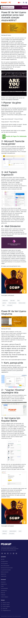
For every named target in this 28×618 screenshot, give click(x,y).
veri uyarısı (9, 305)
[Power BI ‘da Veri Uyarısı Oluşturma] (14, 321)
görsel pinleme (13, 531)
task (3, 305)
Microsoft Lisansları (5, 565)
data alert (12, 300)
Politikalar (3, 594)
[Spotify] (16, 553)
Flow (18, 300)
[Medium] (13, 553)
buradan (7, 59)
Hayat (2, 586)
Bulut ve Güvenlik (4, 572)
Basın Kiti (3, 592)
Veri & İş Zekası (4, 563)
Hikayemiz (3, 582)
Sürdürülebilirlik (4, 588)
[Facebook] (2, 553)
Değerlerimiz (4, 584)
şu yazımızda (4, 47)
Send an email (22, 302)
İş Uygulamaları (4, 561)
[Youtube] (5, 553)
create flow (5, 300)
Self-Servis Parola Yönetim (7, 567)
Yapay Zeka (3, 576)
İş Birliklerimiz (4, 590)
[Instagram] (11, 553)
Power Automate (8, 63)
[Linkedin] (8, 553)
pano (20, 531)
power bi (4, 533)
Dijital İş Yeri (3, 574)
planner (4, 302)
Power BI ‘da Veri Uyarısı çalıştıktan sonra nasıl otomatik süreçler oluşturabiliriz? (13, 16)
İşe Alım (2, 559)
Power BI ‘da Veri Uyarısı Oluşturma (13, 312)
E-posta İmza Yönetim (6, 570)
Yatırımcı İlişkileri (4, 597)
